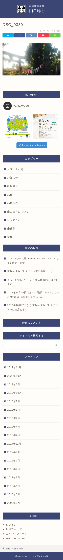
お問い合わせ (15, 169)
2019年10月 (14, 392)
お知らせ (12, 177)
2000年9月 (13, 502)
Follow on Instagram (33, 145)
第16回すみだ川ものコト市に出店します (30, 271)
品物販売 (12, 203)
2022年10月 (14, 375)
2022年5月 (13, 384)
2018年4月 (13, 426)
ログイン (11, 524)
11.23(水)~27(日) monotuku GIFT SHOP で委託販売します (33, 260)
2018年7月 (13, 418)
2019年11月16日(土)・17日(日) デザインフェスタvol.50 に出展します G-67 (33, 294)
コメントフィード (16, 533)
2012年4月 (13, 486)
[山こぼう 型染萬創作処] (31, 12)
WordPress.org (15, 538)
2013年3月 (13, 477)
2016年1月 (13, 460)
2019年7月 (13, 401)
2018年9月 (13, 409)
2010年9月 (13, 494)
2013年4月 (13, 469)
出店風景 (12, 186)
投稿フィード (14, 529)
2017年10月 (14, 452)
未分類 (11, 228)
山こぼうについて (18, 211)
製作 (10, 237)
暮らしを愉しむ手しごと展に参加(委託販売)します (33, 282)
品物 (10, 194)
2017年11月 (14, 443)
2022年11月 (14, 367)
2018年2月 (13, 435)
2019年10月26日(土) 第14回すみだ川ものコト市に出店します (32, 307)
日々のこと (14, 220)
